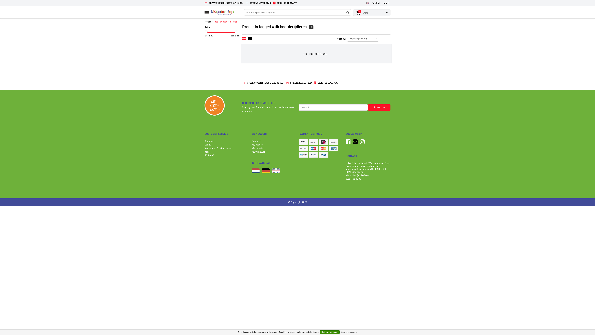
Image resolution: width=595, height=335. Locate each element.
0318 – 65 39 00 (353, 178)
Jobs (207, 151)
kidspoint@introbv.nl (358, 175)
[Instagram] (362, 142)
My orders (257, 144)
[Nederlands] (256, 172)
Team (208, 144)
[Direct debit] (313, 142)
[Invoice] (303, 148)
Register (256, 141)
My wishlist (258, 151)
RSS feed (209, 155)
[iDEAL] (323, 142)
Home (208, 21)
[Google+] (355, 142)
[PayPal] (313, 155)
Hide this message (330, 332)
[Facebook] (348, 142)
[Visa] (323, 155)
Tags (215, 21)
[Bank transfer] (303, 142)
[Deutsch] (266, 172)
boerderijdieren (229, 21)
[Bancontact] (333, 148)
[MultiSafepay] (303, 155)
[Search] (347, 12)
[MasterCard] (323, 148)
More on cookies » (349, 332)
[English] (367, 3)
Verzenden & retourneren (218, 148)
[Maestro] (313, 148)
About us (209, 141)
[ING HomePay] (333, 142)
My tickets (257, 148)
